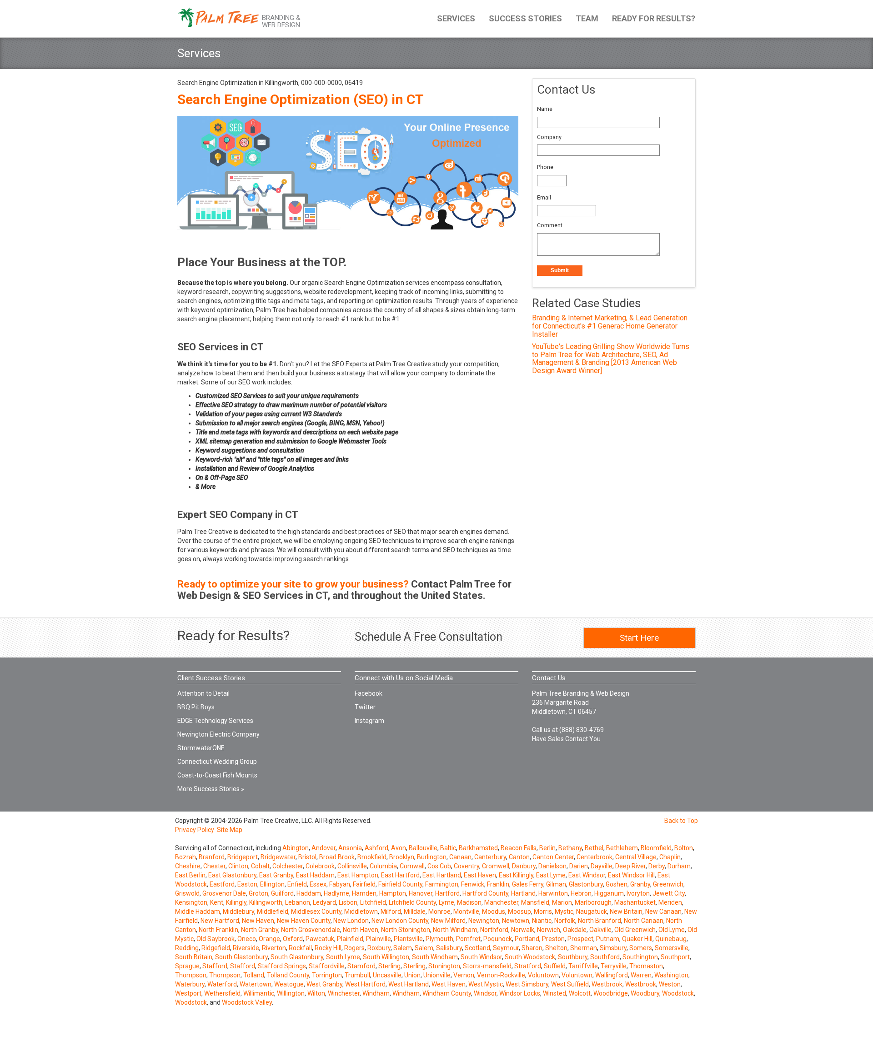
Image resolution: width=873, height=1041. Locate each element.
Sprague (187, 966)
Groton (258, 893)
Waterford (222, 984)
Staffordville (327, 966)
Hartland (523, 893)
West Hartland (408, 984)
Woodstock (678, 993)
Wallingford (611, 975)
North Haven (360, 929)
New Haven (258, 920)
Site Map (229, 829)
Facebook (368, 693)
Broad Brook (337, 857)
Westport (188, 993)
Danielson (552, 866)
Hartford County (485, 893)
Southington (640, 957)
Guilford (282, 893)
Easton (247, 884)
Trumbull (357, 975)
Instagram (369, 720)
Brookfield (371, 857)
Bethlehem (622, 848)
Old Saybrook (215, 938)
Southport (675, 957)
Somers (640, 947)
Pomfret (468, 938)
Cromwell (495, 866)
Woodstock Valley (247, 1002)
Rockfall (300, 947)
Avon (398, 848)
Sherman (583, 947)
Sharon (532, 947)
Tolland (253, 975)
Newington (483, 920)
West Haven (448, 984)
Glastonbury (586, 884)
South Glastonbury (241, 957)
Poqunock (497, 938)
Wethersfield (222, 993)
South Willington (386, 957)
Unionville (437, 975)
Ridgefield (215, 947)
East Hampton (357, 875)
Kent (216, 902)
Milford (391, 911)
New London (351, 920)
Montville (466, 911)
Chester (214, 866)
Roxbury (379, 947)
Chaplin (670, 857)
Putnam (607, 938)
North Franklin (218, 929)
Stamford (361, 966)
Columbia (383, 866)
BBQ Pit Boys (196, 707)
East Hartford (400, 875)
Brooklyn (401, 857)
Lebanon (297, 902)
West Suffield (570, 984)
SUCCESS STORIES (525, 18)
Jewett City (668, 893)
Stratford (527, 966)
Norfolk (564, 920)
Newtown (515, 920)
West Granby (324, 984)
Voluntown (543, 975)
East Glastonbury (232, 875)
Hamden (364, 893)
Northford (494, 929)
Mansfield (535, 902)
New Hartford (220, 920)
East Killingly (516, 875)
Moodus (493, 911)
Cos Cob (439, 866)
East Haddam (315, 875)
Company (549, 137)
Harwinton (553, 893)
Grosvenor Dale (224, 893)
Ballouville (423, 848)
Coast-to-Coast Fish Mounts (217, 775)
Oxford (293, 938)
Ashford (376, 848)
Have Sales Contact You (566, 738)
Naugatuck (591, 911)
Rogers (354, 947)
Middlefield (272, 911)
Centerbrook (594, 857)
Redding (187, 947)
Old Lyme (671, 929)
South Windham (435, 957)
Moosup (519, 911)
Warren (641, 975)
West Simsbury (527, 984)
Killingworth (265, 902)
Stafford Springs (282, 966)
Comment (549, 225)
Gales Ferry (527, 884)
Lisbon (348, 902)
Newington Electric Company (218, 734)
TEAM (587, 18)
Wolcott (580, 993)
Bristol (307, 857)
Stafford (214, 966)
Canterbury (490, 857)
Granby (640, 884)
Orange (269, 938)
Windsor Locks (519, 993)
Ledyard (324, 902)
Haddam (308, 893)
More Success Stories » (210, 788)
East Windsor (586, 875)
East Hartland (441, 875)
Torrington (327, 975)
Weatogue (289, 984)
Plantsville (408, 938)
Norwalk (522, 929)
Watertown (255, 984)
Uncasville (387, 975)
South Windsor (481, 957)
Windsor (485, 993)
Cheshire (188, 866)
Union (412, 975)
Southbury (572, 957)
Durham (679, 866)
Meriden (670, 902)
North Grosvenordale (310, 929)
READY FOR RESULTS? (653, 18)
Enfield (297, 884)
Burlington (432, 857)
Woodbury (645, 993)
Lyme (446, 902)
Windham (376, 993)
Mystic (564, 911)
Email (544, 197)
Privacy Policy (194, 829)
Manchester (501, 902)
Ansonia (350, 848)
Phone (545, 167)
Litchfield (373, 902)
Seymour (506, 947)
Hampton (392, 893)
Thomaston (646, 966)
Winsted (554, 993)
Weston (670, 984)
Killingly (236, 902)
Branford (212, 857)
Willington (291, 993)
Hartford (447, 893)
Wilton (316, 993)
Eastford (222, 884)
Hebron (581, 893)
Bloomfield (656, 848)
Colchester (287, 866)
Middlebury (238, 911)
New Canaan (663, 911)
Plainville (378, 938)
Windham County (446, 993)
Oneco (246, 938)
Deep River (630, 866)
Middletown (361, 911)
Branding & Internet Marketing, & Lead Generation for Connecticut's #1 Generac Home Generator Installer (609, 326)
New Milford (448, 920)
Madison (469, 902)
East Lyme (551, 875)
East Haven (480, 875)
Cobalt (260, 866)
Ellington (272, 884)
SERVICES (456, 18)
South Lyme (343, 957)
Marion (562, 902)
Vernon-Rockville (501, 975)
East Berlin (190, 875)
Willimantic (258, 993)
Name (544, 108)
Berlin (547, 848)
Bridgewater (278, 857)
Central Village (636, 857)
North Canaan (643, 920)
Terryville (614, 966)
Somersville (671, 947)
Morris (543, 911)
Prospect (580, 938)
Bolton (683, 848)
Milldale (415, 911)
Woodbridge (610, 993)
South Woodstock (530, 957)
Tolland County (288, 975)
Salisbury (449, 947)
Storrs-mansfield (487, 966)
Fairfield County (400, 884)
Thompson (190, 975)
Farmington (441, 884)
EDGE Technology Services (215, 720)
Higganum (609, 893)
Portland (527, 938)
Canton (519, 857)
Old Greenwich (635, 929)
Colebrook (320, 866)
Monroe (439, 911)
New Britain (626, 911)
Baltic (448, 848)
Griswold (187, 893)
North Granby (259, 929)
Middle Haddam (197, 911)
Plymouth (439, 938)
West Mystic (485, 984)
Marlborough (593, 902)
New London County (399, 920)
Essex (318, 884)
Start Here (639, 638)
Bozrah (185, 857)
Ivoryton (638, 893)
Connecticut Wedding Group (217, 761)
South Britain (193, 957)
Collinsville (352, 866)
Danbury (524, 866)
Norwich (548, 929)
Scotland (477, 947)
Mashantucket (635, 902)
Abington (295, 848)
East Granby (276, 875)
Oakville (600, 929)
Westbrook (607, 984)
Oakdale (575, 929)
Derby (656, 866)
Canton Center (553, 857)
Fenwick (472, 884)
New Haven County (304, 920)
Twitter (365, 707)
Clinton (238, 866)
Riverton (274, 947)
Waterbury (190, 984)
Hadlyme (336, 893)
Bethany (570, 848)
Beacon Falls (519, 848)
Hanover (420, 893)
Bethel (594, 848)
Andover (323, 848)
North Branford (599, 920)
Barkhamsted (478, 848)
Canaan (460, 857)
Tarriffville (583, 966)
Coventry (466, 866)
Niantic (542, 920)
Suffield (555, 966)
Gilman (556, 884)
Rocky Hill (328, 947)
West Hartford (365, 984)
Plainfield (350, 938)
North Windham (455, 929)
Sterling (389, 966)
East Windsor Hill (631, 875)
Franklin (498, 884)
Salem (402, 947)
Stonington (444, 966)
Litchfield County (412, 902)
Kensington (191, 902)
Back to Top (681, 820)
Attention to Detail (203, 693)
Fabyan (339, 884)
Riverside (246, 947)
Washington (671, 975)
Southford (605, 957)
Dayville (601, 866)
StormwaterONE (201, 748)
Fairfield (364, 884)
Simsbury (613, 947)
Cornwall (412, 866)
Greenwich (668, 884)
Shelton (556, 947)
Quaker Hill (637, 938)
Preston (553, 938)
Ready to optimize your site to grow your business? (293, 584)
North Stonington (405, 929)
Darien (578, 866)
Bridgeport (242, 857)
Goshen (616, 884)
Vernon (463, 975)
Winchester (344, 993)
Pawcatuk (320, 938)
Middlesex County (316, 911)
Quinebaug (671, 938)
